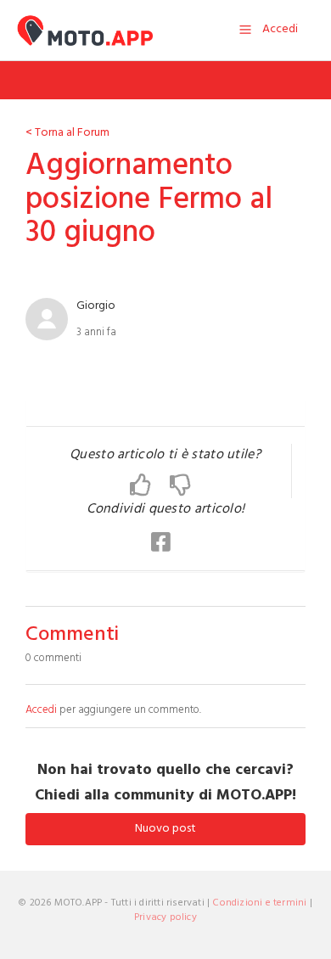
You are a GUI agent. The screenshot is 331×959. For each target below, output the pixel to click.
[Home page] (85, 30)
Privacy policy (165, 917)
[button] (149, 486)
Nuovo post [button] (165, 828)
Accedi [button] (280, 29)
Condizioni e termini (259, 903)
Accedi (41, 710)
